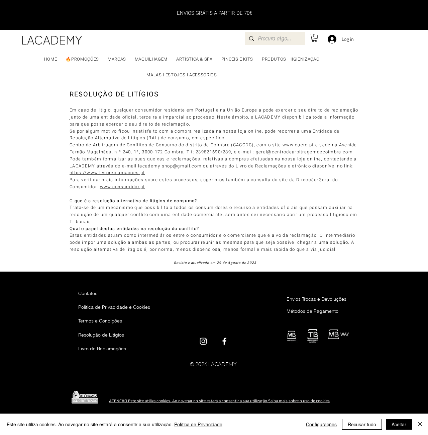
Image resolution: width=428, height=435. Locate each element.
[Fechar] (420, 424)
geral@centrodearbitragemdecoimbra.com (304, 152)
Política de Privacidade (198, 424)
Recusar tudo (362, 424)
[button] (314, 38)
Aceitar (399, 424)
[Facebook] (224, 341)
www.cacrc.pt (298, 145)
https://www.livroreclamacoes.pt (107, 172)
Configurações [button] (321, 424)
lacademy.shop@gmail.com (170, 166)
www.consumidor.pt (122, 187)
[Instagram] (203, 341)
